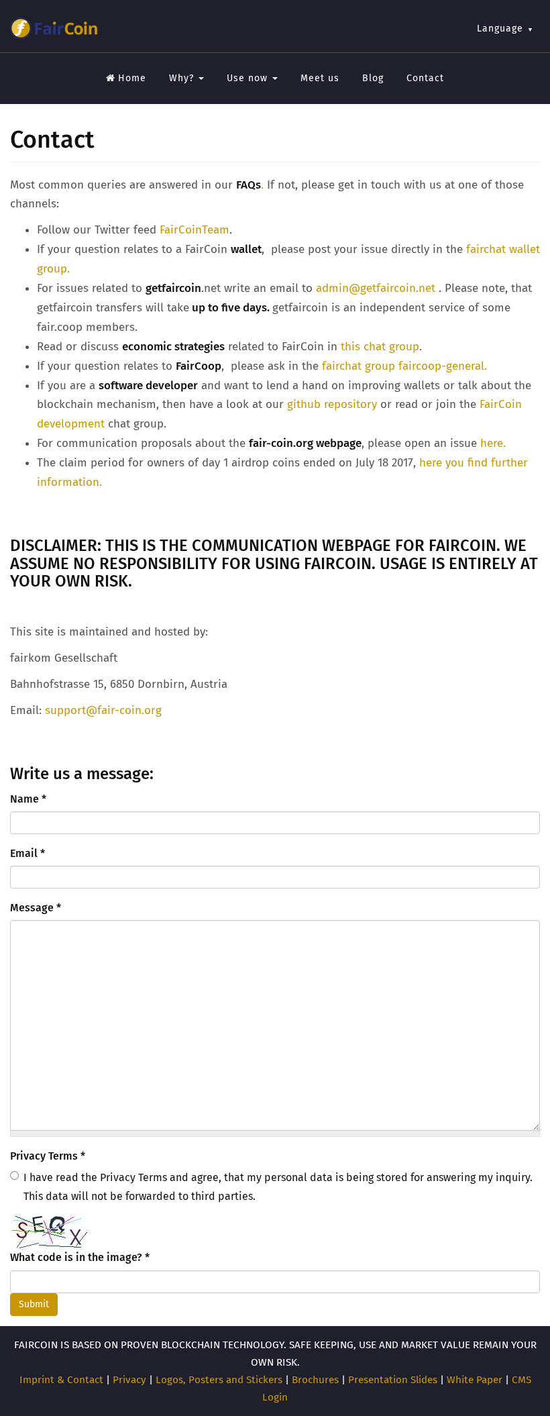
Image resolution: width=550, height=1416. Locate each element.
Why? (183, 78)
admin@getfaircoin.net (375, 288)
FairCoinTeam (194, 230)
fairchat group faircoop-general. (404, 366)
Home (132, 78)
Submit (34, 1304)
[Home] (53, 28)
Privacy (129, 1380)
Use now (249, 78)
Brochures (315, 1380)
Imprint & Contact (61, 1380)
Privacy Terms (47, 1156)
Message (35, 907)
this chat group (380, 347)
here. (493, 443)
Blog (373, 78)
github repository (332, 404)
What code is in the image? (80, 1257)
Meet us (319, 78)
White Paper (474, 1380)
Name (28, 799)
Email (27, 853)
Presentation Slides (392, 1380)
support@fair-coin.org (103, 710)
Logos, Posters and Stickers (219, 1380)
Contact (425, 78)
